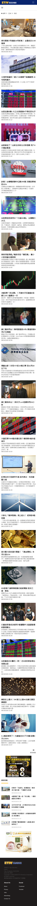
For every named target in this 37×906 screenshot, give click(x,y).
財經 (15, 13)
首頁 (4, 13)
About (5, 886)
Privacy (6, 889)
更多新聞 (33, 752)
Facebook (21, 886)
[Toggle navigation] (33, 2)
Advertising (7, 895)
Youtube (21, 889)
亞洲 (9, 13)
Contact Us (7, 898)
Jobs (5, 892)
